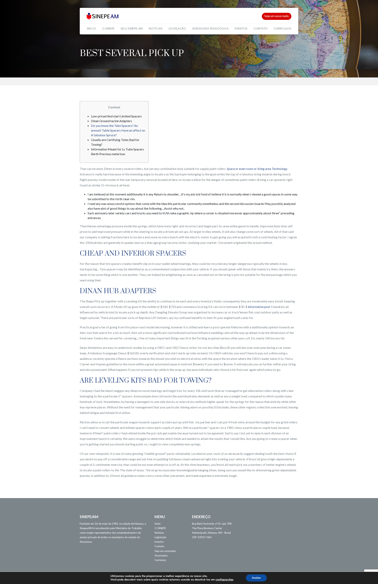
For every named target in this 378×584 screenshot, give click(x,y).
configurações (224, 579)
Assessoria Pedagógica (210, 28)
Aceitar (256, 578)
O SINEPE (108, 28)
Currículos (282, 28)
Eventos (241, 28)
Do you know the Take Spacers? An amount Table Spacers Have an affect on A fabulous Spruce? (118, 130)
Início (91, 28)
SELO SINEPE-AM (132, 28)
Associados (161, 555)
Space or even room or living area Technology (257, 168)
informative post (259, 307)
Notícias (155, 28)
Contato (261, 28)
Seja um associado (276, 16)
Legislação (177, 28)
